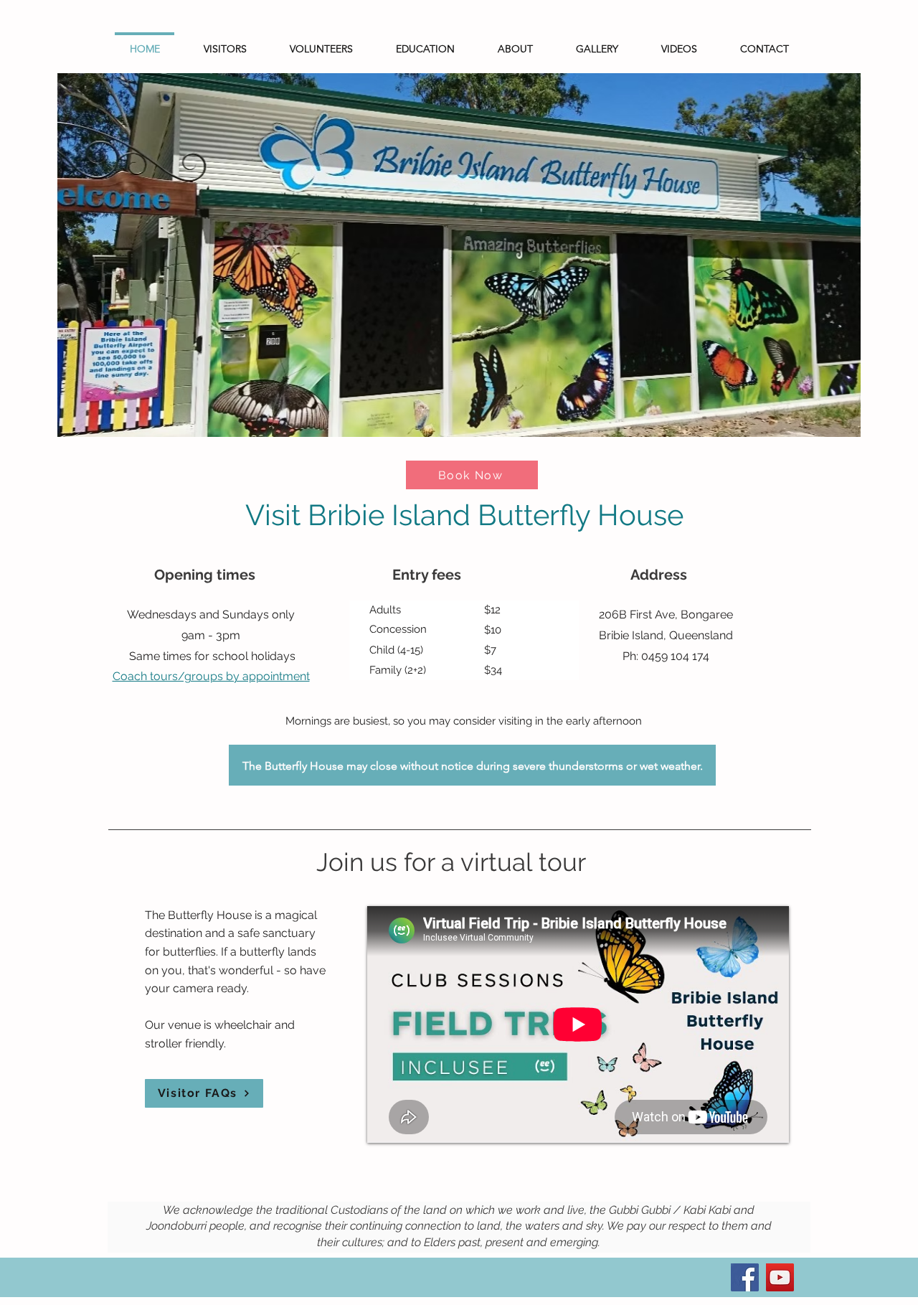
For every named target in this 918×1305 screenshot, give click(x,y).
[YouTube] (780, 1277)
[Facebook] (745, 1277)
